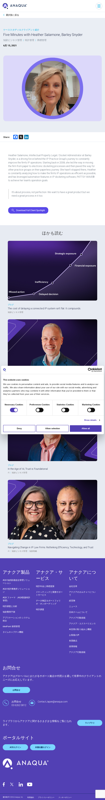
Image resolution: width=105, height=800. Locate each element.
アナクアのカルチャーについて (82, 593)
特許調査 (40, 609)
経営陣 (72, 600)
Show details (90, 420)
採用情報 (73, 646)
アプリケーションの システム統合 (16, 619)
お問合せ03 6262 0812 (18, 703)
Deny (19, 428)
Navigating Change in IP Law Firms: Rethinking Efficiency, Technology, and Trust (50, 547)
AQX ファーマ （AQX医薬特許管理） (16, 599)
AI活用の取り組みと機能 (80, 629)
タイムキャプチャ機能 (13, 632)
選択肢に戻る (12, 15)
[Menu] (99, 6)
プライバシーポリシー (46, 797)
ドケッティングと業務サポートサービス (49, 593)
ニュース (73, 606)
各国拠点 (73, 640)
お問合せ (16, 690)
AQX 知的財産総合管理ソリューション (16, 581)
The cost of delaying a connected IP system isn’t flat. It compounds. (44, 308)
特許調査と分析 (10, 606)
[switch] (39, 410)
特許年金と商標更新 (45, 586)
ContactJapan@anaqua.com (53, 701)
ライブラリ (90, 723)
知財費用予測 (9, 612)
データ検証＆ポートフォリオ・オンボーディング (48, 602)
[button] (28, 210)
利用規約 (30, 797)
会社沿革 (73, 586)
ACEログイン (15, 747)
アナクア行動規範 (77, 618)
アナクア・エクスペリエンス (82, 623)
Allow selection (52, 428)
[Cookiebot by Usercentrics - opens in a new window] (90, 370)
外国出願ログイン (42, 747)
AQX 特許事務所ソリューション (16, 590)
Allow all (86, 428)
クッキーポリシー (65, 797)
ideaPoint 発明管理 (11, 626)
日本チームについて (78, 612)
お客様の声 (74, 635)
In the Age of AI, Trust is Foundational (28, 468)
